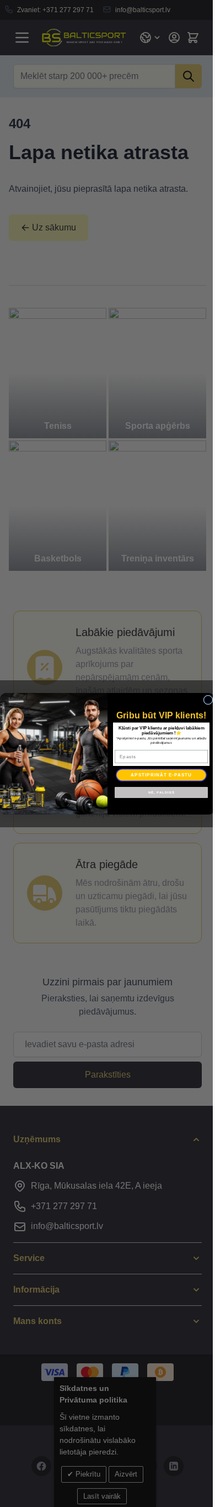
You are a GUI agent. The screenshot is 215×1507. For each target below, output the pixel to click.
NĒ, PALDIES (161, 792)
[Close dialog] (208, 700)
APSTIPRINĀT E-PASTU (161, 774)
